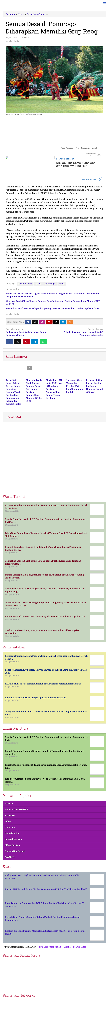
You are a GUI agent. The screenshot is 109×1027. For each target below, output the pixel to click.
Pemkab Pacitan (13, 839)
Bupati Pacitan (12, 833)
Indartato (10, 827)
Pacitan (9, 803)
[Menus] (104, 3)
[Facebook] (28, 322)
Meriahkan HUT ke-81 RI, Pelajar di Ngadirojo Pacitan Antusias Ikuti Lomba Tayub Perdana (52, 308)
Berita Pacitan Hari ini (16, 809)
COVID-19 (9, 857)
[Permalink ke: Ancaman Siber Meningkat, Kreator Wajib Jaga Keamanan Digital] (74, 371)
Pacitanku (10, 815)
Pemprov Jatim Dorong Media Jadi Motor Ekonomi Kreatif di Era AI (94, 386)
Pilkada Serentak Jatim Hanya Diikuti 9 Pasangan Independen (83, 332)
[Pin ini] (26, 341)
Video (8, 821)
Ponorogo (50, 283)
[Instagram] (42, 322)
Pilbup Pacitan (12, 845)
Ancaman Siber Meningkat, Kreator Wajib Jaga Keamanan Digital (74, 386)
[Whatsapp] (43, 341)
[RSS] (70, 322)
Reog (61, 283)
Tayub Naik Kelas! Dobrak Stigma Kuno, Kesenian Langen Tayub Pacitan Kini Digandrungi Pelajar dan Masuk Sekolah (13, 392)
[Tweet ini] (17, 341)
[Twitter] (35, 322)
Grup (38, 283)
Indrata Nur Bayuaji (15, 851)
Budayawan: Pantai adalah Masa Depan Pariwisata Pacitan (26, 332)
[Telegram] (63, 322)
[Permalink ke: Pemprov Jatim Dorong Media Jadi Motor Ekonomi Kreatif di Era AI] (94, 371)
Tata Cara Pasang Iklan (50, 947)
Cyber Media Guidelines (75, 947)
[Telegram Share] (34, 341)
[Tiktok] (56, 322)
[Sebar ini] (9, 341)
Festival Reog (25, 283)
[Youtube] (49, 322)
